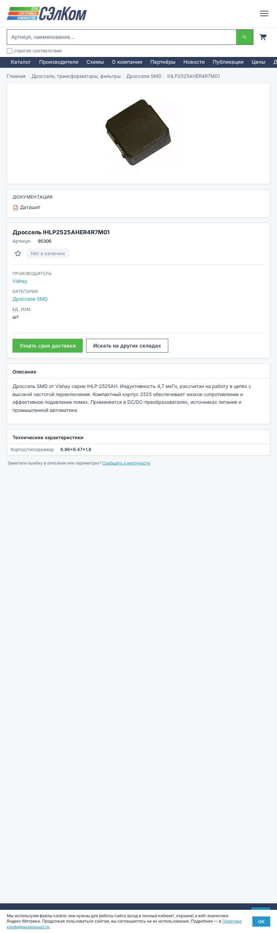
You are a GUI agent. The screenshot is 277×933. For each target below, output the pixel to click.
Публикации (228, 62)
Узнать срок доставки (48, 345)
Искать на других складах (127, 345)
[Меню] (264, 13)
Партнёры (162, 62)
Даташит (27, 207)
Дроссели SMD (143, 76)
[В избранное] (17, 253)
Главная (16, 76)
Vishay (19, 281)
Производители (58, 62)
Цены (258, 62)
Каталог (21, 62)
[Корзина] (263, 37)
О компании (127, 62)
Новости (194, 62)
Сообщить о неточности (126, 462)
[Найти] (244, 37)
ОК (261, 921)
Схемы (95, 62)
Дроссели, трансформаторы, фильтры (76, 76)
